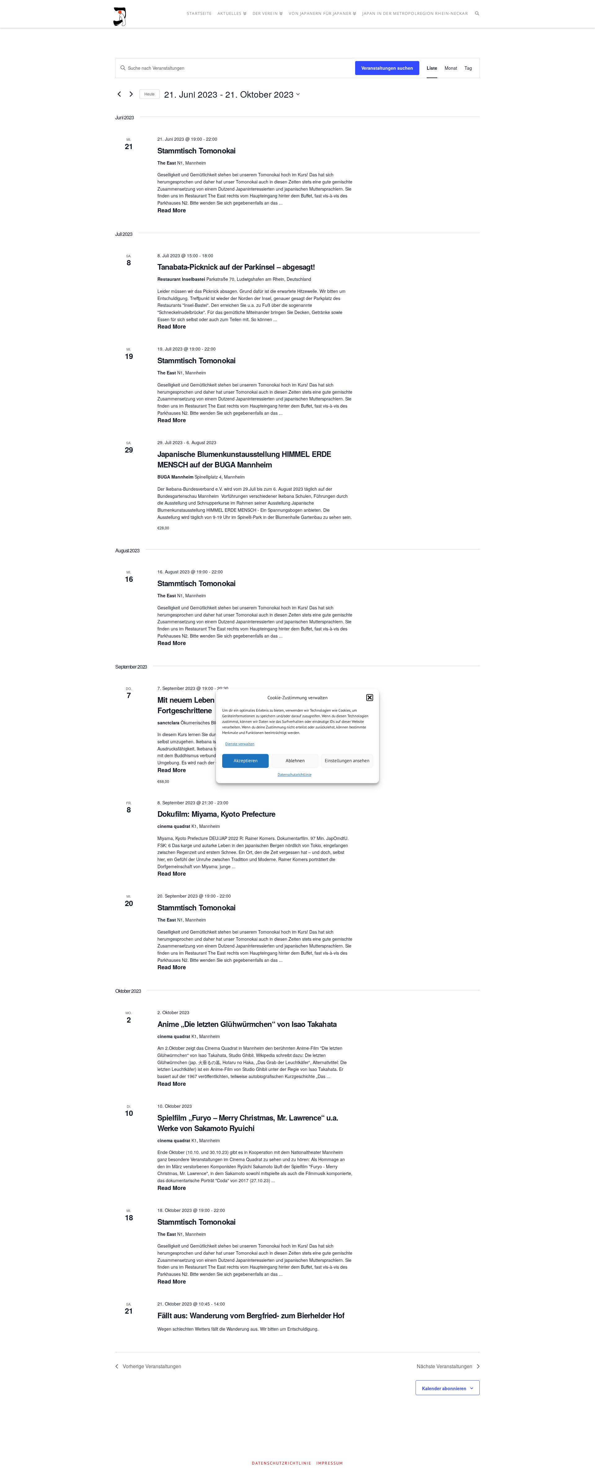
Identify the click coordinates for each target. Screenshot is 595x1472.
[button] (370, 698)
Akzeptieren (246, 761)
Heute (149, 93)
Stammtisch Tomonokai (196, 150)
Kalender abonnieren (444, 1388)
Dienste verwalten (239, 743)
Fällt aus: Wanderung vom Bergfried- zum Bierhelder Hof (251, 1315)
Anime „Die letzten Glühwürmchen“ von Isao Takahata (247, 1024)
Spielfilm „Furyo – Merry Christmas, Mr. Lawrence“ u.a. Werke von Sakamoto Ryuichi (247, 1122)
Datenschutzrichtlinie (294, 774)
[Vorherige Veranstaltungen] (119, 94)
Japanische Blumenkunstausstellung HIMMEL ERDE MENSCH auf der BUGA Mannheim (244, 459)
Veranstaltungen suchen (387, 68)
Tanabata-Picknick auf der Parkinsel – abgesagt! (236, 266)
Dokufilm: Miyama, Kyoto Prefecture (216, 813)
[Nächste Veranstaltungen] (131, 94)
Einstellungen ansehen (347, 761)
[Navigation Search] (477, 14)
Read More (171, 210)
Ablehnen (295, 761)
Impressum (329, 1463)
